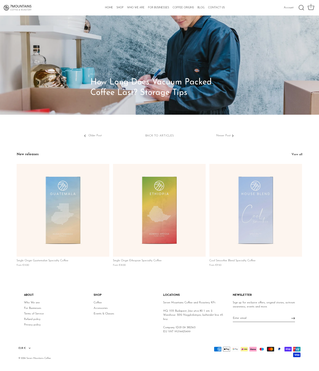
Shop (120, 7)
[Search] (301, 8)
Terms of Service (34, 313)
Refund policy (32, 319)
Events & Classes (104, 313)
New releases (28, 154)
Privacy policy (32, 324)
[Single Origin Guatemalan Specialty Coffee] (63, 210)
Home (109, 7)
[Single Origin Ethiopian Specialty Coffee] (159, 210)
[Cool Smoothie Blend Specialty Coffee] (255, 210)
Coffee (98, 302)
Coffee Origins (183, 7)
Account (289, 7)
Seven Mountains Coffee (38, 358)
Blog (201, 7)
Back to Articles (159, 135)
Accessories (101, 308)
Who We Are (136, 7)
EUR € (22, 348)
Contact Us (216, 7)
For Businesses (158, 7)
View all (296, 154)
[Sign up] (293, 318)
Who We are (32, 302)
